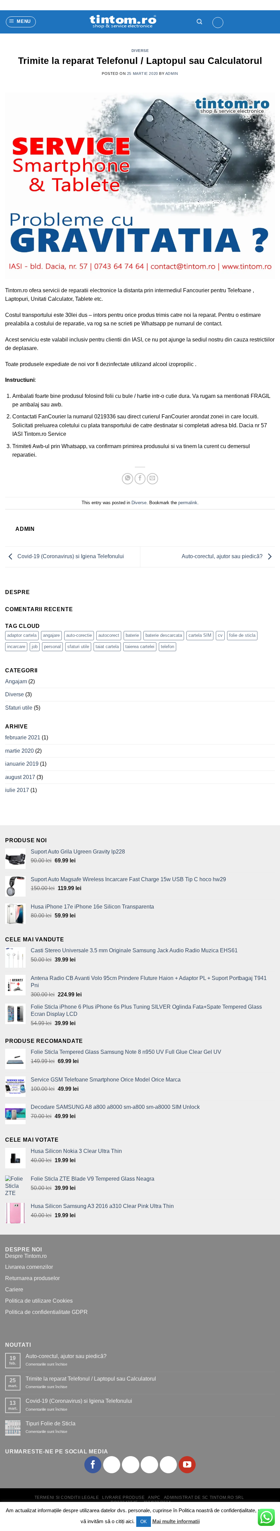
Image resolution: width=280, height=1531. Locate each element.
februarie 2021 (22, 737)
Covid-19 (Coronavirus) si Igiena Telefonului (70, 556)
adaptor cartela (22, 635)
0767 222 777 (76, 5)
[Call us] (168, 1464)
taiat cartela (107, 646)
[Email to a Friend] (152, 478)
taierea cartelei (139, 646)
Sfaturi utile (18, 708)
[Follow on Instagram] (111, 1464)
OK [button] (143, 1521)
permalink (187, 502)
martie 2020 (19, 751)
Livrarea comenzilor (29, 1267)
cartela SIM (199, 635)
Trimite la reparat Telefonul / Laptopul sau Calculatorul (91, 1379)
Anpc (154, 1497)
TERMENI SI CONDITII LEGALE (66, 1497)
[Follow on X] (149, 1464)
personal (52, 646)
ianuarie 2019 (22, 764)
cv (220, 635)
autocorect (108, 635)
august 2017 (20, 777)
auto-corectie (79, 635)
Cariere (14, 1289)
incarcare (16, 646)
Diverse (140, 51)
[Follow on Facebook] (92, 1464)
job (35, 646)
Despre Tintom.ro (26, 1256)
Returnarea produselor (32, 1278)
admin (171, 73)
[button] (21, 21)
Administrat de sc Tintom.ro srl (204, 1497)
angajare (51, 635)
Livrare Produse (123, 1497)
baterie (132, 635)
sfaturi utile (78, 646)
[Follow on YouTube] (187, 1464)
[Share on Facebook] (140, 478)
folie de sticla (242, 635)
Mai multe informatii (176, 1521)
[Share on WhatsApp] (127, 478)
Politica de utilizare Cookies (39, 1301)
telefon (167, 646)
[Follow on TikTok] (130, 1464)
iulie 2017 (17, 790)
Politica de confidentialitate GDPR (46, 1312)
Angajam (16, 681)
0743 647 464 (28, 5)
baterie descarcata (163, 635)
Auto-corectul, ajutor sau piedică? (223, 556)
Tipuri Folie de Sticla (50, 1423)
